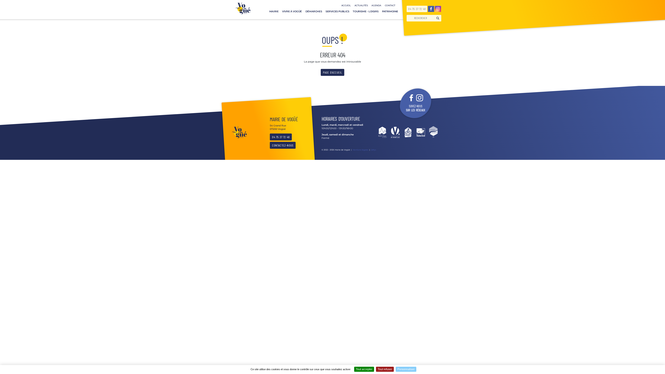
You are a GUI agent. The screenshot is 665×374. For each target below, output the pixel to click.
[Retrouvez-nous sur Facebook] (431, 9)
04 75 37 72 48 (417, 9)
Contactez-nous (282, 145)
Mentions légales (360, 150)
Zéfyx (373, 150)
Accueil (346, 5)
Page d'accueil (332, 72)
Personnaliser (406, 369)
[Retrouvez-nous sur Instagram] (438, 9)
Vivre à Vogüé (292, 11)
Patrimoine (390, 11)
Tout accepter (364, 369)
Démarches (313, 11)
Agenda (376, 5)
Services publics (337, 11)
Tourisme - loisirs (365, 11)
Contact (390, 5)
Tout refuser (385, 369)
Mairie (274, 11)
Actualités (361, 5)
